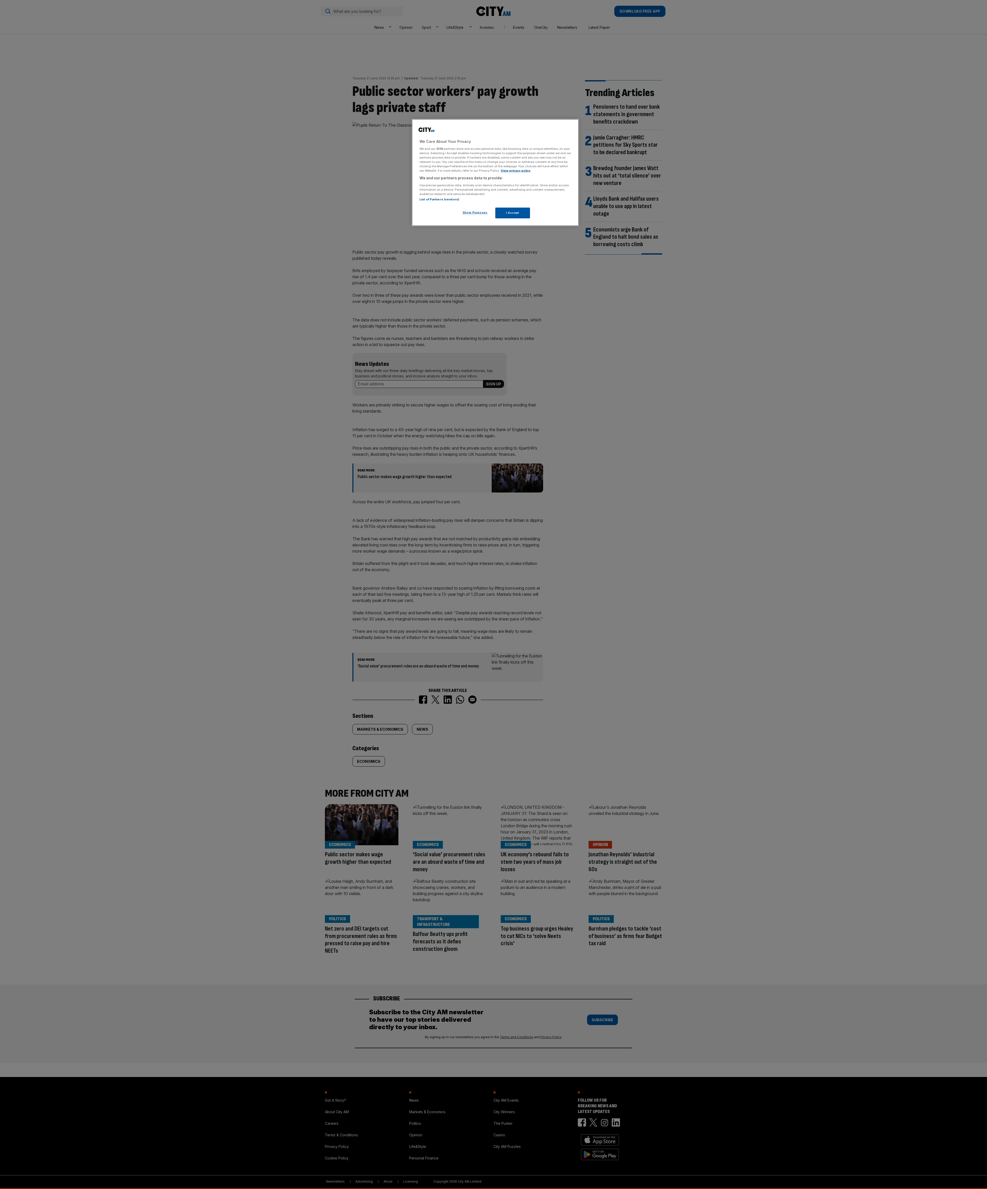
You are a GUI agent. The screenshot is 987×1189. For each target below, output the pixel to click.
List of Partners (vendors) (439, 199)
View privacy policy (516, 170)
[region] (495, 172)
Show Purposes (475, 212)
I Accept (512, 213)
